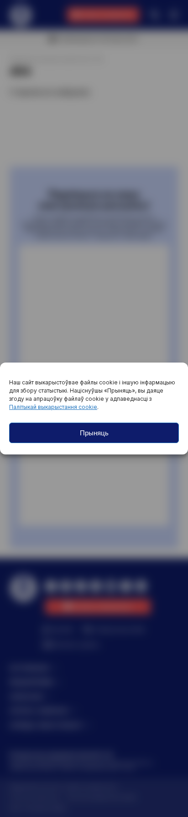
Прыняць (94, 433)
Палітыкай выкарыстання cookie (53, 406)
